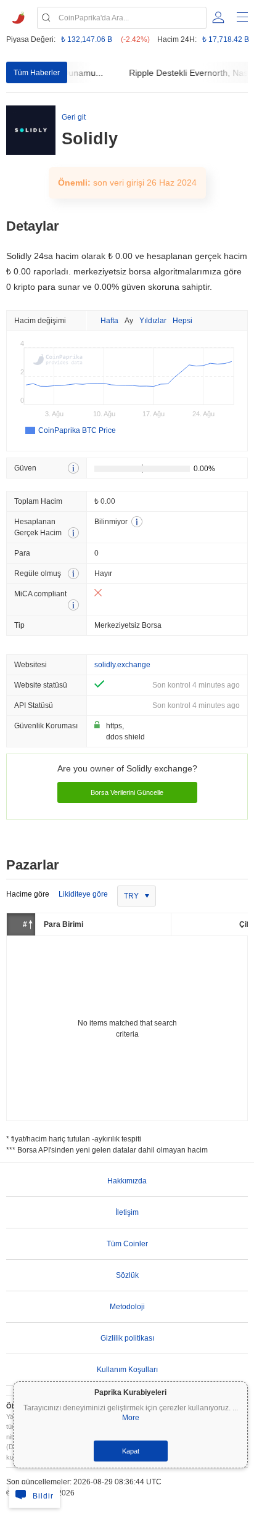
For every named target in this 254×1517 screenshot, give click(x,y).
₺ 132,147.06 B (86, 39)
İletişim (127, 1212)
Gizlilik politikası (127, 1338)
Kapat (130, 1451)
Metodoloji (127, 1306)
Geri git (74, 117)
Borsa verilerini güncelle (127, 792)
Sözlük (127, 1275)
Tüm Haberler (37, 72)
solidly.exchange (122, 664)
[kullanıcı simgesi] (218, 17)
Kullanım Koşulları (127, 1369)
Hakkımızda (127, 1181)
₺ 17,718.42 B (225, 39)
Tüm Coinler (127, 1244)
